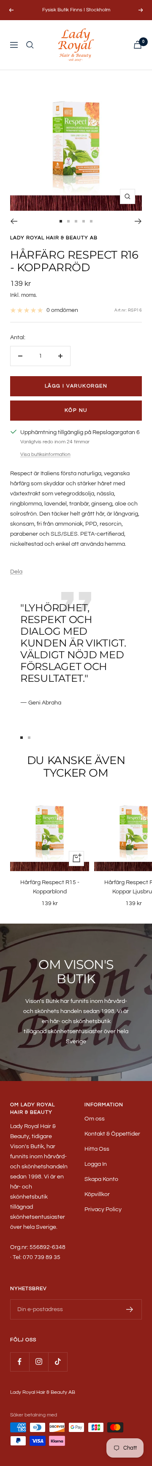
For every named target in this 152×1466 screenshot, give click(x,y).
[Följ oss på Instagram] (38, 1361)
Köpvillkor (97, 1194)
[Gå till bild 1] (61, 221)
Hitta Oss (96, 1149)
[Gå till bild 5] (91, 221)
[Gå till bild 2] (68, 221)
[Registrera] (129, 1309)
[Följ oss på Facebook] (19, 1361)
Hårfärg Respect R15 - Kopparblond (49, 887)
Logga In (95, 1164)
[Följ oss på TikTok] (57, 1361)
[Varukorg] (137, 45)
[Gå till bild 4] (83, 221)
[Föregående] (13, 221)
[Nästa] (138, 221)
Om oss (94, 1119)
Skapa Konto (101, 1179)
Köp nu (76, 410)
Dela (16, 572)
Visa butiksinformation (45, 454)
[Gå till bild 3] (76, 221)
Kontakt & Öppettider (112, 1134)
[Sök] (30, 45)
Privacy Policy (103, 1209)
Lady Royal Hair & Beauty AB (54, 238)
